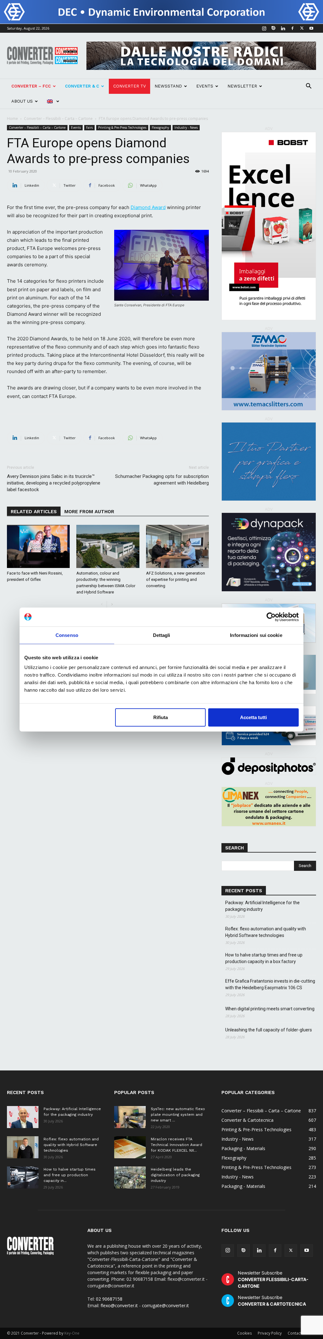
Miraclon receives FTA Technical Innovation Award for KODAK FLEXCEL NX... (176, 1145)
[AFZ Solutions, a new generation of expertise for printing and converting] (177, 546)
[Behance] (273, 28)
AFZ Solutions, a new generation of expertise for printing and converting (175, 579)
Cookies (244, 1333)
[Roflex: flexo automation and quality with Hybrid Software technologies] (22, 1147)
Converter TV (129, 86)
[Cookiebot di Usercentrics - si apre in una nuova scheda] (271, 616)
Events (204, 86)
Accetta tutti (253, 717)
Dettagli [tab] (161, 635)
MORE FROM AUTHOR (89, 511)
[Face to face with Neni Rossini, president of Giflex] (38, 546)
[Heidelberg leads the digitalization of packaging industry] (130, 1177)
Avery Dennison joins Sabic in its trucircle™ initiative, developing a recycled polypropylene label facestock (53, 483)
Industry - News (186, 127)
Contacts (295, 1333)
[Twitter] (302, 28)
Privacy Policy (270, 1333)
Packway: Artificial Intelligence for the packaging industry (262, 906)
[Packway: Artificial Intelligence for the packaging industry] (22, 1117)
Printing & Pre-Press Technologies (122, 127)
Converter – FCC (31, 86)
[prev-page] (102, 605)
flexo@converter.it (119, 1305)
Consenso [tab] (67, 635)
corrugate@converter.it (165, 1305)
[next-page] (112, 605)
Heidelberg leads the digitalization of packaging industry (175, 1175)
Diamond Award (148, 207)
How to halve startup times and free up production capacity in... (70, 1175)
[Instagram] (264, 28)
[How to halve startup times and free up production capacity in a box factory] (22, 1177)
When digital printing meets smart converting (269, 1008)
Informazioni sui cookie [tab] (256, 635)
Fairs (89, 127)
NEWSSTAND (168, 86)
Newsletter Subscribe (273, 1279)
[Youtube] (311, 28)
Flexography (160, 127)
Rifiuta (160, 717)
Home (12, 118)
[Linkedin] (283, 28)
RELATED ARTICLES (34, 511)
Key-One (71, 1333)
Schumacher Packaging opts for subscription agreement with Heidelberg (162, 480)
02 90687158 (109, 1299)
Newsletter (242, 86)
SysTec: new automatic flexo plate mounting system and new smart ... (178, 1114)
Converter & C (82, 86)
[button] (308, 87)
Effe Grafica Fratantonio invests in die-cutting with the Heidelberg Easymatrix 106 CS (270, 984)
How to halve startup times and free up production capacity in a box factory (263, 958)
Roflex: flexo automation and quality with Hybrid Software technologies (265, 932)
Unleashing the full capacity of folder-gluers (268, 1029)
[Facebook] (292, 28)
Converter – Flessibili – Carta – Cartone (58, 118)
